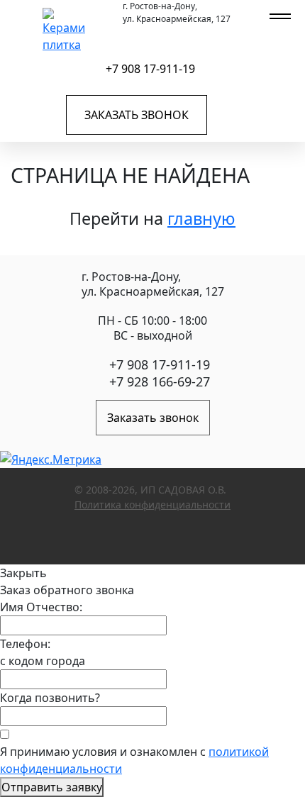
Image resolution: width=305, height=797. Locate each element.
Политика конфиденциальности (152, 504)
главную (201, 218)
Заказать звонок (136, 115)
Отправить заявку (51, 787)
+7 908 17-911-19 (150, 69)
